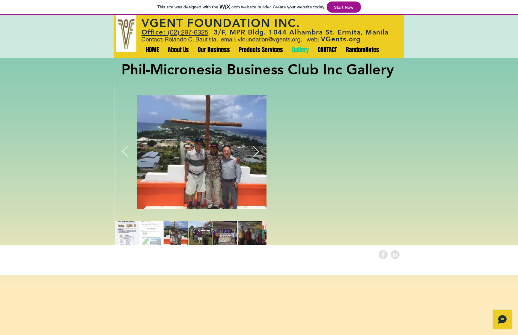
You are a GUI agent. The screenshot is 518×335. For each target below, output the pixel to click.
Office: (154, 32)
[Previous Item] (124, 152)
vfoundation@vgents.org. (270, 39)
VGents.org (341, 39)
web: (310, 39)
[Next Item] (256, 152)
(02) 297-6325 (188, 32)
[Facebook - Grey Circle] (383, 254)
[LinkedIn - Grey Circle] (395, 254)
